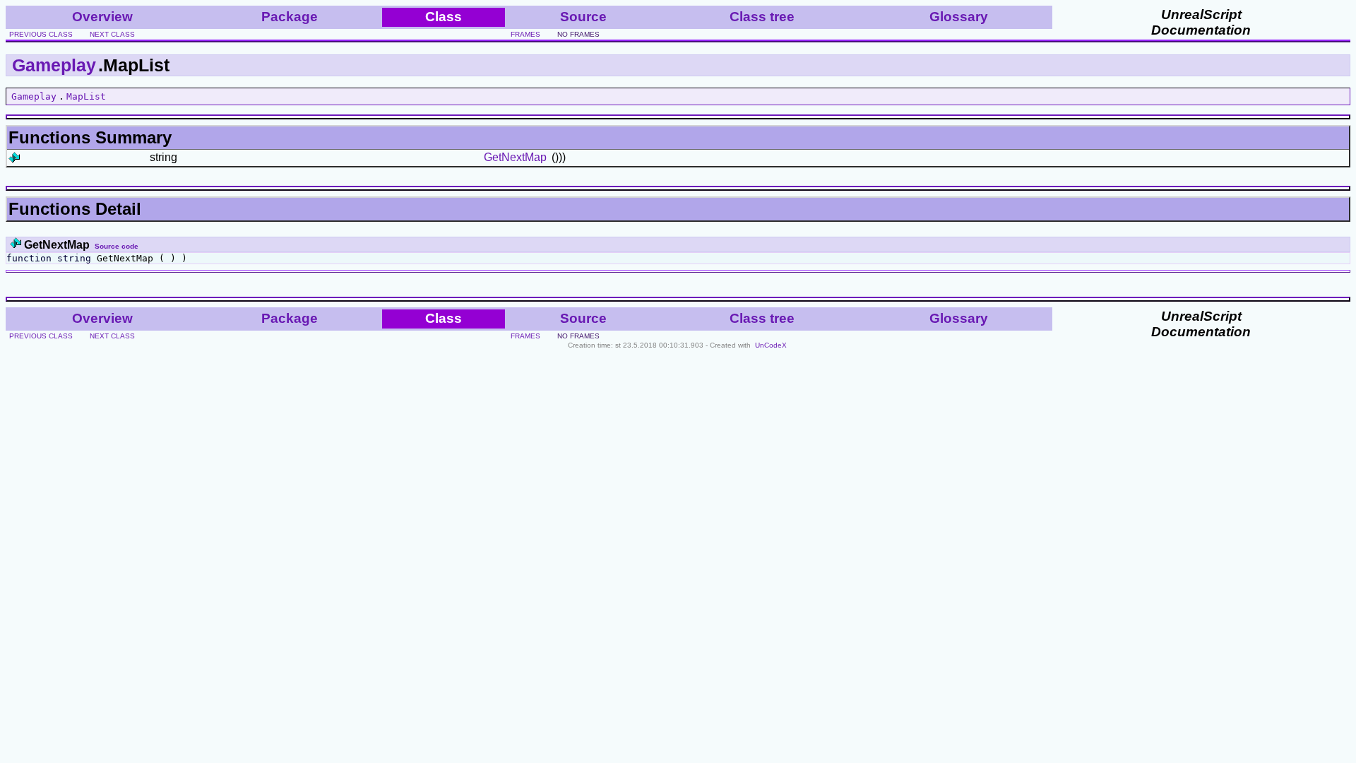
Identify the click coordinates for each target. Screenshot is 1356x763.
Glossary (958, 16)
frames (525, 34)
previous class (41, 34)
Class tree (762, 16)
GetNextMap (515, 157)
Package (289, 16)
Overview (102, 16)
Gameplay (54, 65)
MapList (86, 96)
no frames (578, 34)
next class (112, 34)
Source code (116, 246)
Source (583, 16)
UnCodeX (771, 345)
